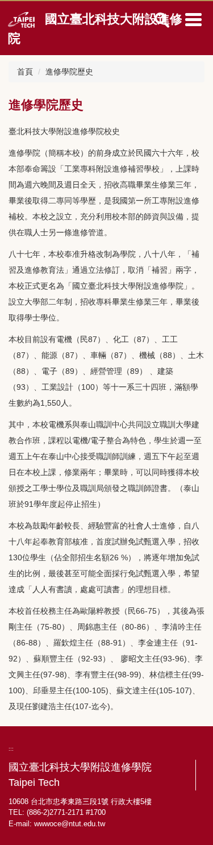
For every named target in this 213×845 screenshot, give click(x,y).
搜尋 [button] (162, 20)
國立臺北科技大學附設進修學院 (80, 767)
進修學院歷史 (69, 71)
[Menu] (193, 19)
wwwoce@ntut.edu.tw (69, 823)
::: (11, 749)
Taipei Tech (34, 782)
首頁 (25, 71)
